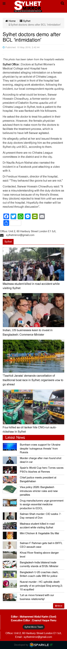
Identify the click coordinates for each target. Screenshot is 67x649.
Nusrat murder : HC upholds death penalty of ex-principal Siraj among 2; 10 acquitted (41, 585)
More (59, 606)
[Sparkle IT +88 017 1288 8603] (41, 644)
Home (12, 21)
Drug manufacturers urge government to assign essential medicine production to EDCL (41, 504)
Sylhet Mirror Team (33, 627)
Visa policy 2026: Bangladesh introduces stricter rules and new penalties (39, 491)
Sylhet (26, 21)
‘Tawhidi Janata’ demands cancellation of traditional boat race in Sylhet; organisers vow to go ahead (33, 380)
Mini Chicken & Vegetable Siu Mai (39, 533)
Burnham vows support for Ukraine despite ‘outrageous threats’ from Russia (40, 448)
